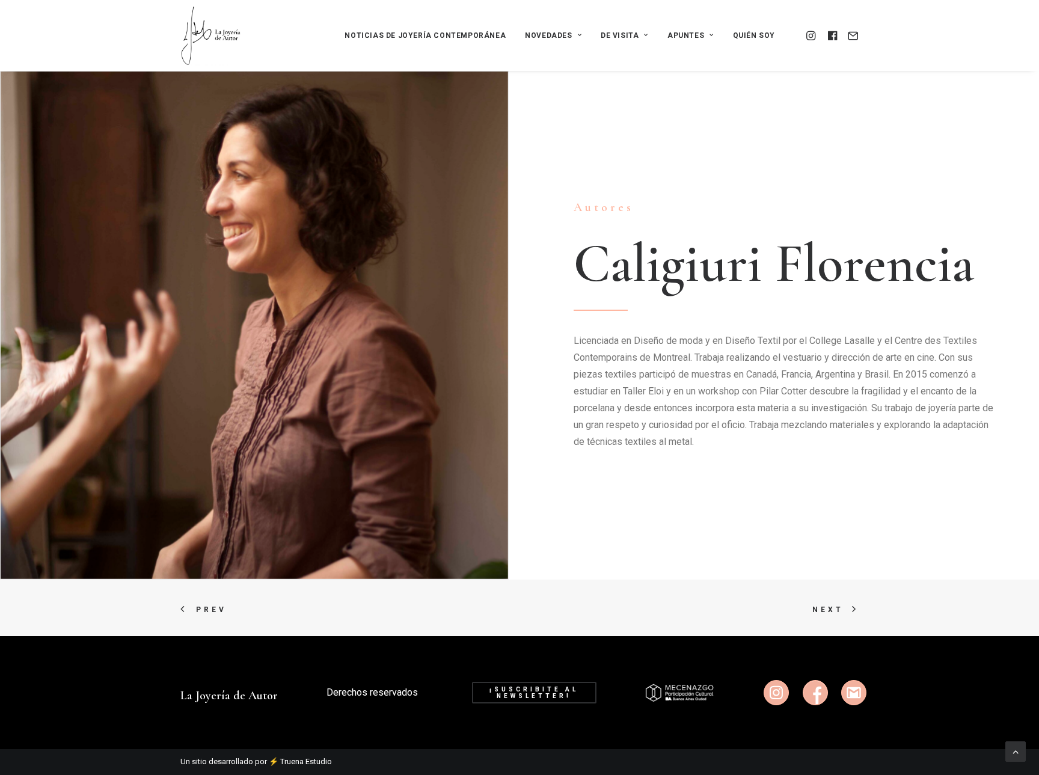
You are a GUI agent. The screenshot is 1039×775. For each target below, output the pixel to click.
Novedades (548, 35)
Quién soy (754, 35)
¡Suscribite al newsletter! (536, 692)
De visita (620, 35)
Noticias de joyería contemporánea (425, 35)
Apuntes (685, 35)
